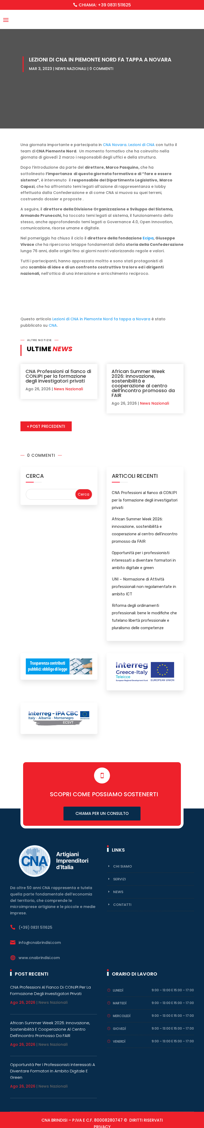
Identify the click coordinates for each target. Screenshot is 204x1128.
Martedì (119, 1003)
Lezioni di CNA (141, 144)
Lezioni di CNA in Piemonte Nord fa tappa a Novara (101, 319)
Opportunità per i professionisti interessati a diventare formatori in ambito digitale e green (144, 560)
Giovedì (119, 1028)
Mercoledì (121, 1016)
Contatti (122, 904)
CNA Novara (114, 144)
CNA (53, 325)
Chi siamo (122, 866)
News (118, 891)
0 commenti (101, 68)
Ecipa (148, 238)
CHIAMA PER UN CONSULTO (102, 813)
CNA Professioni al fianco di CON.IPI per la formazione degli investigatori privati (58, 376)
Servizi (119, 879)
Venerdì (119, 1041)
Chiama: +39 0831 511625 (105, 5)
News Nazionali (70, 68)
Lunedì (118, 990)
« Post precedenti (46, 426)
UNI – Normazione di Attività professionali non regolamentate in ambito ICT (144, 586)
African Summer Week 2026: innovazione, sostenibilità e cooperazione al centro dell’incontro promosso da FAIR (143, 383)
